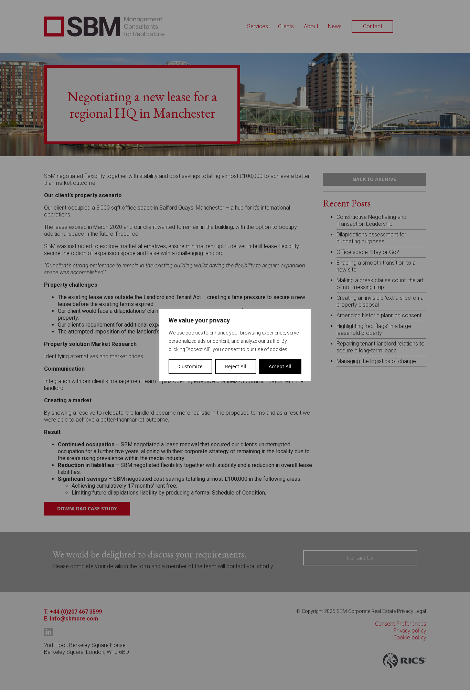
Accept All (280, 366)
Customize (191, 366)
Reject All (235, 366)
